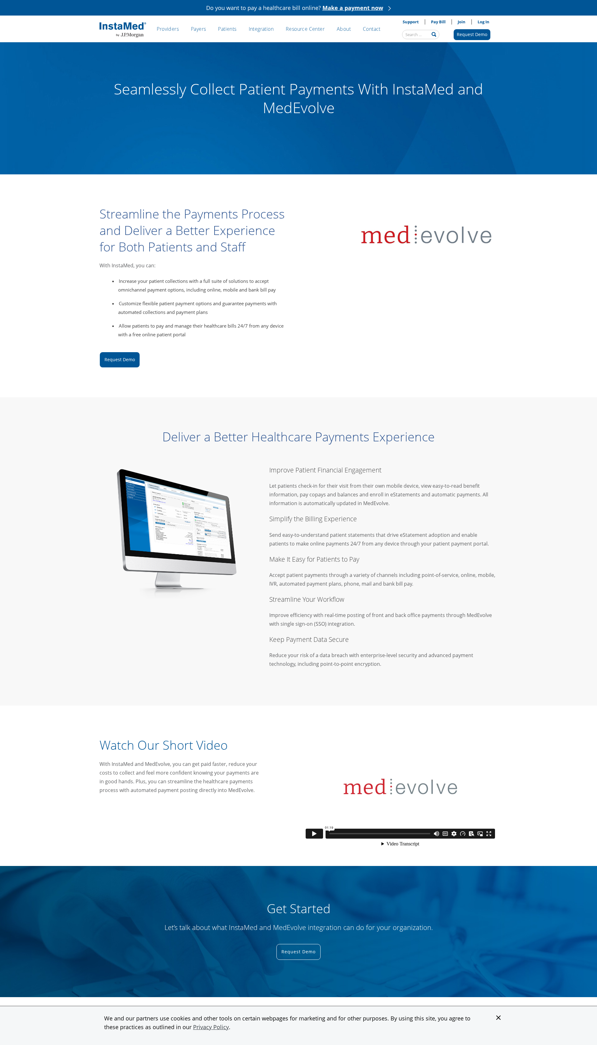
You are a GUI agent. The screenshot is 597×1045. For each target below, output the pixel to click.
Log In (483, 22)
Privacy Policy (211, 1027)
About (344, 28)
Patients (227, 28)
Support (411, 22)
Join (461, 22)
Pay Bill (438, 22)
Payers (198, 28)
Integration (261, 28)
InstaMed (123, 30)
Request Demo (472, 34)
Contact (372, 28)
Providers (168, 28)
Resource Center (305, 28)
